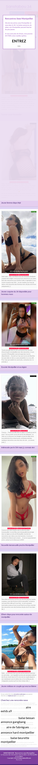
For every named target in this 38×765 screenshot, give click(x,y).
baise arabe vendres (32, 744)
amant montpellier (27, 711)
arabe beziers (10, 703)
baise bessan (27, 718)
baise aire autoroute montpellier (13, 713)
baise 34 (8, 724)
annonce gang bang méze (16, 704)
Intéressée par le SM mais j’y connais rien (18, 447)
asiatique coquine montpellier (26, 742)
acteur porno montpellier (16, 724)
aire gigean (4, 703)
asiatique (13, 746)
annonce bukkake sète (29, 704)
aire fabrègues (26, 713)
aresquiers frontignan (20, 729)
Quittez (19, 46)
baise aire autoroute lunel (18, 735)
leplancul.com (12, 695)
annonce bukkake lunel (9, 715)
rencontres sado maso (19, 694)
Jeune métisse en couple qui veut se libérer (18, 686)
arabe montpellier (29, 735)
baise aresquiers (18, 703)
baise (17, 742)
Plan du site (19, 759)
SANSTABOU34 (8, 753)
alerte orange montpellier (7, 744)
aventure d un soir (27, 715)
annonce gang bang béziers (8, 729)
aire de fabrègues (17, 727)
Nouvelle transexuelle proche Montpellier (17, 545)
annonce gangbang (13, 722)
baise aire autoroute (21, 746)
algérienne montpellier (20, 744)
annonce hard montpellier (17, 732)
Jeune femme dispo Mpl (11, 203)
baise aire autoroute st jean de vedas (16, 708)
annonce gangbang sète (12, 718)
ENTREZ (19, 41)
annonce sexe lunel (17, 711)
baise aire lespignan (6, 735)
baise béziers (19, 715)
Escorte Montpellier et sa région (14, 367)
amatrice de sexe (27, 703)
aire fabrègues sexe (6, 746)
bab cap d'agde (32, 727)
